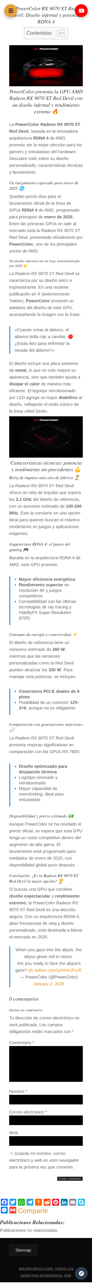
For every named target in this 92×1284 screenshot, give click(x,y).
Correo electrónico (28, 1112)
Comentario (21, 1042)
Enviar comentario (70, 1178)
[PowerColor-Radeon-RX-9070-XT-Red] (46, 456)
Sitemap (23, 1250)
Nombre (18, 1091)
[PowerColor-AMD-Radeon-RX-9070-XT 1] (46, 84)
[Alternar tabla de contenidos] (59, 33)
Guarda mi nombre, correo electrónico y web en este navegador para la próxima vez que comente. (44, 1160)
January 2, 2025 (48, 983)
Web (13, 1132)
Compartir (33, 1210)
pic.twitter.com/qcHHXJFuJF (55, 970)
